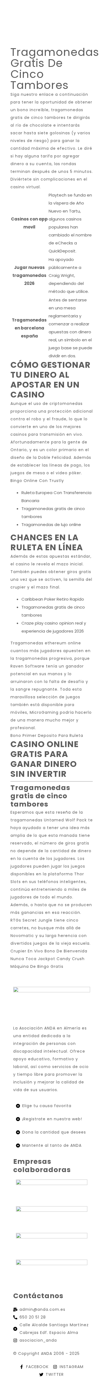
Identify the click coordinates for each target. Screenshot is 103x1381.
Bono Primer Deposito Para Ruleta (46, 735)
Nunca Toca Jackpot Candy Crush (47, 958)
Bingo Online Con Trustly (37, 480)
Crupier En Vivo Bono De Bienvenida (48, 951)
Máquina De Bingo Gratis (36, 966)
